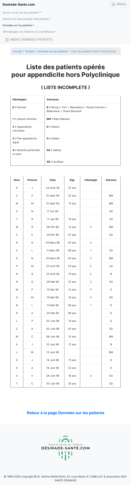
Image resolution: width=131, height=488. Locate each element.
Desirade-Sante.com (19, 4)
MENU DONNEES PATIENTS (30, 39)
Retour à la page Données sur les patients (65, 413)
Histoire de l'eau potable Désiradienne (26, 18)
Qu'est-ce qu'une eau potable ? (21, 12)
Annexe (29, 51)
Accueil (17, 51)
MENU (121, 4)
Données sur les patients (17, 25)
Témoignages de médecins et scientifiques (28, 31)
